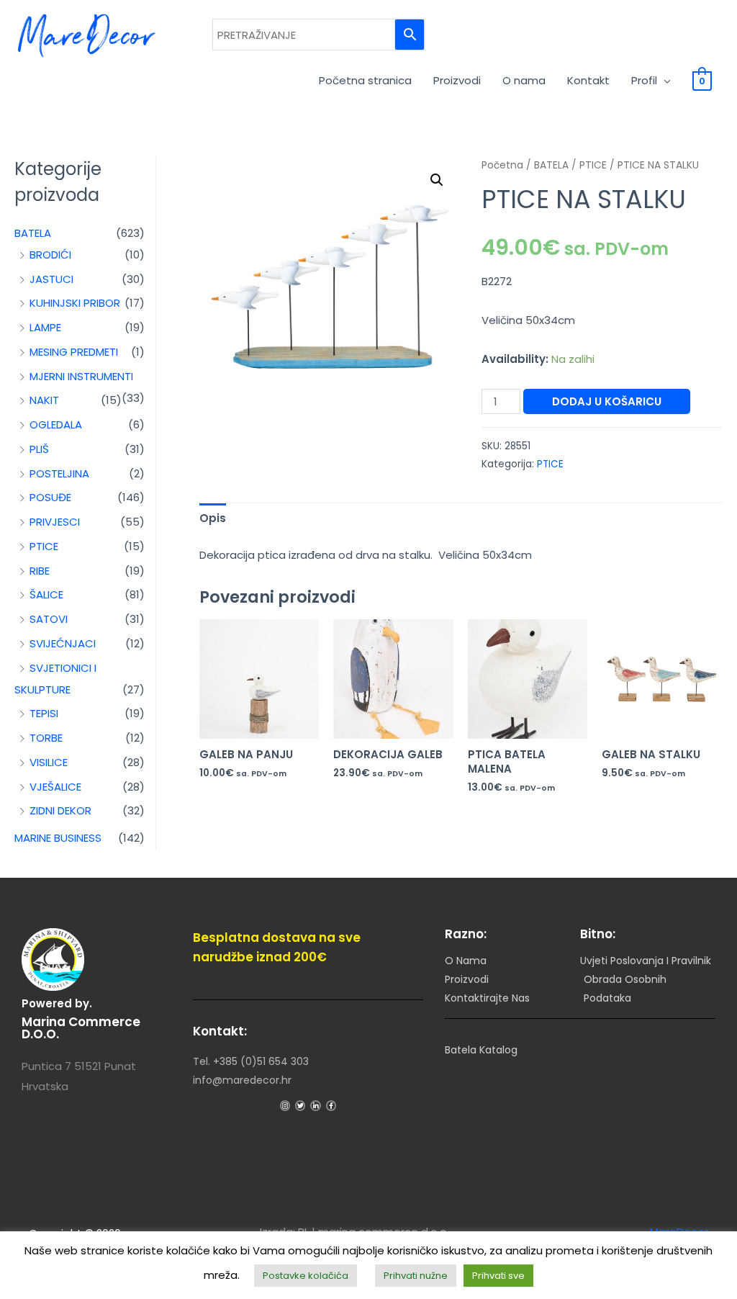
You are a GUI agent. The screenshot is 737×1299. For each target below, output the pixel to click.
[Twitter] (300, 1105)
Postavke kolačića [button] (305, 1275)
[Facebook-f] (331, 1105)
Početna (502, 165)
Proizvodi (457, 80)
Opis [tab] (212, 518)
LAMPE (45, 327)
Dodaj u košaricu (606, 401)
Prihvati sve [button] (498, 1275)
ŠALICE (46, 594)
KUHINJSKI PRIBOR (75, 302)
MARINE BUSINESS (57, 837)
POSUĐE (50, 497)
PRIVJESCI (55, 521)
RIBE (40, 570)
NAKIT (44, 400)
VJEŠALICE (55, 786)
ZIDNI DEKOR (60, 810)
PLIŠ (39, 449)
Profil (644, 80)
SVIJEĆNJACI (63, 643)
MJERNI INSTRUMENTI (81, 376)
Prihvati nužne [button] (416, 1275)
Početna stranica (365, 80)
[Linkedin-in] (315, 1105)
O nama (524, 80)
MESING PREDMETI (74, 351)
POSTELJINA (59, 473)
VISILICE (49, 762)
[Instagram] (285, 1105)
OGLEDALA (56, 424)
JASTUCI (51, 279)
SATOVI (49, 618)
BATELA (32, 233)
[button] (437, 180)
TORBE (46, 737)
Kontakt (588, 80)
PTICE (44, 546)
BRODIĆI (50, 254)
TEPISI (44, 713)
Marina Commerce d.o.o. (81, 1028)
